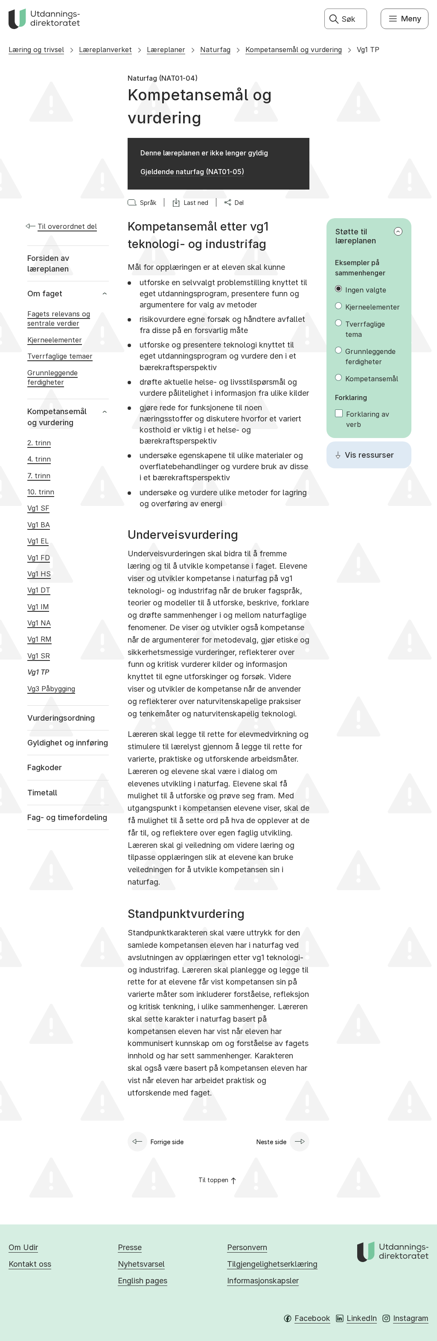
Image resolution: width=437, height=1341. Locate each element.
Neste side (271, 1141)
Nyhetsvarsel (141, 1263)
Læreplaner (166, 49)
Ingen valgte (365, 290)
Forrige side (167, 1141)
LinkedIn (362, 1318)
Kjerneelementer (372, 307)
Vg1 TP (368, 49)
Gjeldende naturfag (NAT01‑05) (192, 171)
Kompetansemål (371, 378)
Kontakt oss (30, 1263)
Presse (130, 1247)
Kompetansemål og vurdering (293, 49)
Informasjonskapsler (263, 1280)
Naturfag (215, 49)
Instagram (410, 1318)
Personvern (247, 1247)
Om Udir (23, 1247)
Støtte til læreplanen (355, 236)
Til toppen (213, 1179)
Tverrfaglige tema (365, 329)
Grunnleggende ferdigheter (370, 356)
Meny (411, 18)
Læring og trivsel (36, 49)
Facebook (312, 1318)
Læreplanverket (105, 49)
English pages (142, 1280)
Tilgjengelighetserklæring (272, 1263)
